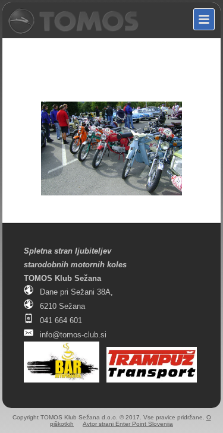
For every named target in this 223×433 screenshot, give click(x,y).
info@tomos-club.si (73, 334)
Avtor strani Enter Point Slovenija (128, 424)
